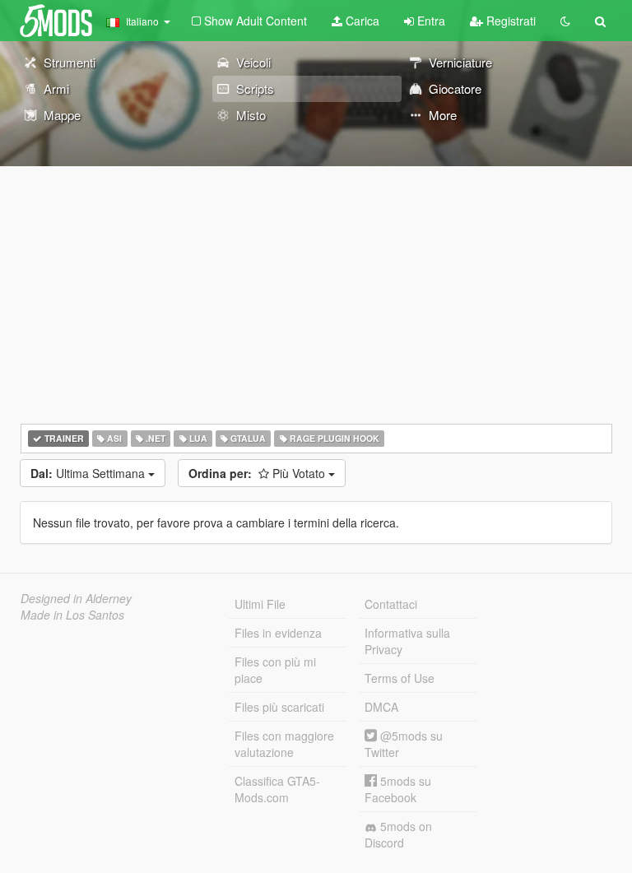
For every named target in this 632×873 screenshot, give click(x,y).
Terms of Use (399, 678)
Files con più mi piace (275, 669)
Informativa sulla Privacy (407, 641)
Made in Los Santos (72, 614)
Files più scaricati (279, 707)
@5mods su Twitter (404, 743)
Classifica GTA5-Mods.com (277, 789)
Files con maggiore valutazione (284, 743)
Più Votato (258, 473)
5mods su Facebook (398, 789)
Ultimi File (260, 604)
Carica (360, 20)
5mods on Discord (398, 834)
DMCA (381, 707)
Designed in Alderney (76, 598)
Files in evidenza (278, 633)
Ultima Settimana (89, 473)
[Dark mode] (565, 20)
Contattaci (391, 604)
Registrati (509, 20)
